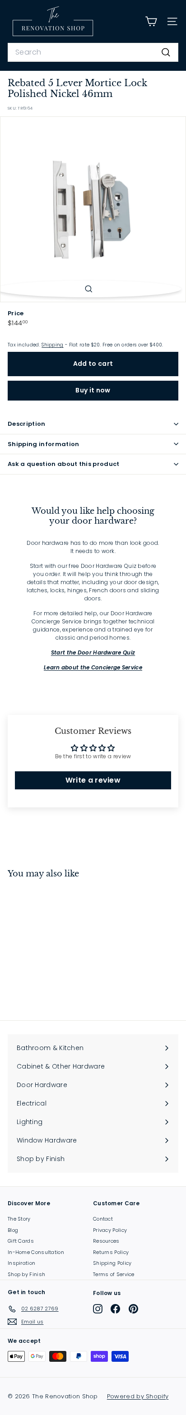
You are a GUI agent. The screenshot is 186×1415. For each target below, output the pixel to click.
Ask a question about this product (64, 464)
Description (27, 423)
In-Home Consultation (36, 1252)
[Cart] (151, 21)
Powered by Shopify (137, 1396)
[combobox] (93, 52)
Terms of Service (114, 1274)
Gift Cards (21, 1240)
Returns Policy (111, 1252)
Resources (106, 1240)
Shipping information (43, 444)
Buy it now (93, 390)
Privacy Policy (110, 1230)
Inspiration (21, 1263)
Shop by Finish (26, 1274)
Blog (13, 1230)
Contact (103, 1218)
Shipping (52, 344)
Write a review (93, 780)
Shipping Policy (112, 1263)
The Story (19, 1218)
